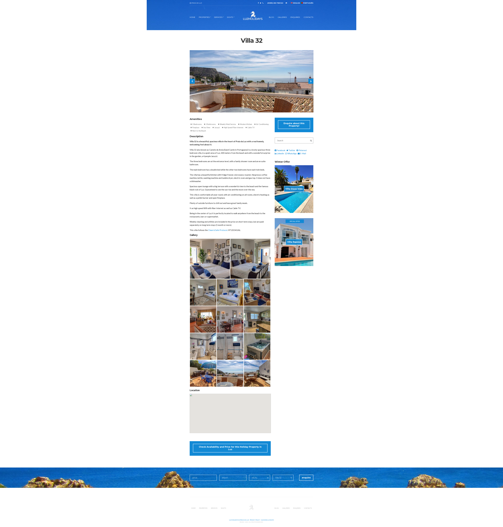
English (296, 3)
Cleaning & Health (267, 520)
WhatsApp (292, 153)
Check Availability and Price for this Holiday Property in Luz (230, 448)
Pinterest (302, 150)
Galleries (282, 17)
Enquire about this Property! (294, 124)
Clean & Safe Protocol (217, 230)
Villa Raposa (294, 242)
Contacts (308, 17)
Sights (230, 17)
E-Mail (303, 153)
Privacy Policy (255, 520)
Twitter (291, 150)
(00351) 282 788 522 (275, 3)
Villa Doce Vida (294, 189)
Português (308, 3)
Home (192, 17)
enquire (306, 477)
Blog (271, 17)
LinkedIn (280, 153)
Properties (204, 17)
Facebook (280, 150)
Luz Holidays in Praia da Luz (239, 520)
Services (218, 17)
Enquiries (295, 17)
